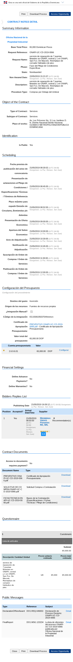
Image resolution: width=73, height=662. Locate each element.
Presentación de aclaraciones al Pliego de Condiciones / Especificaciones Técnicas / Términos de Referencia (14, 187)
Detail (68, 611)
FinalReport (8, 622)
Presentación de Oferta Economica (16, 222)
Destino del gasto (19, 301)
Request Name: (20, 59)
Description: (21, 85)
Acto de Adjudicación (17, 240)
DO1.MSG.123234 (35, 622)
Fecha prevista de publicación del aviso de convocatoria (16, 168)
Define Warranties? (18, 386)
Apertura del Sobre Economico (18, 232)
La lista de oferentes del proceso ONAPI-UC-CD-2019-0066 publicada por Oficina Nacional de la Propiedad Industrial (54, 629)
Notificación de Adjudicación (20, 247)
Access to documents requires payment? (17, 463)
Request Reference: (18, 52)
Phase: (24, 67)
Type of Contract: (19, 111)
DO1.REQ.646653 (35, 611)
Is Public (23, 145)
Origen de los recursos (16, 306)
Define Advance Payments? (20, 378)
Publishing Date (21, 405)
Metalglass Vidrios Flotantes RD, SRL (45, 421)
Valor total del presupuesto (21, 338)
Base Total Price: (19, 47)
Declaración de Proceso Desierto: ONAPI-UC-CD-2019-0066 (53, 614)
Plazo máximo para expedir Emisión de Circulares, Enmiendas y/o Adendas (15, 208)
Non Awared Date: (19, 77)
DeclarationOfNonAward (14, 611)
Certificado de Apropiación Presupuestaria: (20, 326)
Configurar (64, 350)
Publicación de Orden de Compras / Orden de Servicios (15, 273)
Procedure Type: (19, 92)
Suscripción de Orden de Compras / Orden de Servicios (15, 259)
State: (25, 72)
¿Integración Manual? (17, 311)
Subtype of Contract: (17, 116)
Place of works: (20, 124)
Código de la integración (15, 317)
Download (65, 475)
